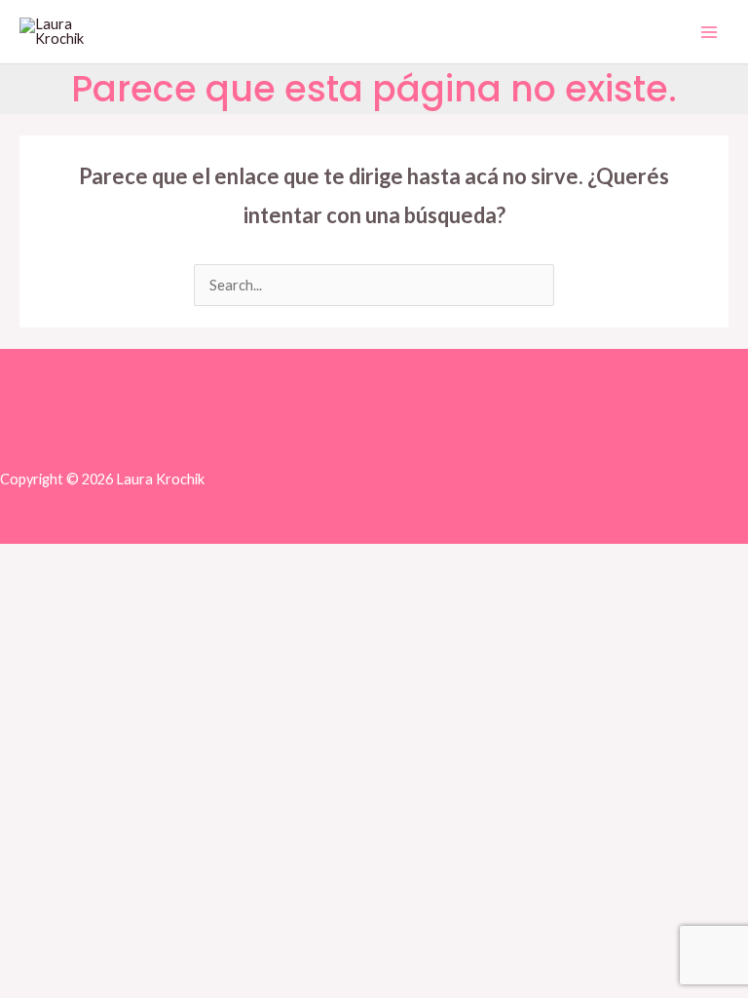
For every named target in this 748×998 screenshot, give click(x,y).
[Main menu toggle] (709, 31)
